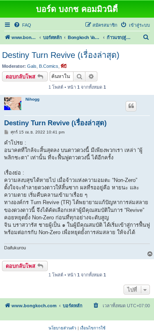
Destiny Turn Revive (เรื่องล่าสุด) (61, 55)
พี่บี (64, 66)
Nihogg (32, 99)
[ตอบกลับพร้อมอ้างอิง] (131, 106)
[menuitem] (22, 25)
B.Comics (48, 66)
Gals (32, 66)
